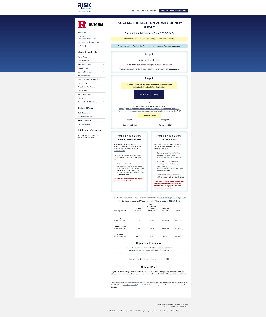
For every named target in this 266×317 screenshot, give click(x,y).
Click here (132, 259)
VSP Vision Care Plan (85, 117)
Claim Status (82, 83)
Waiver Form (82, 57)
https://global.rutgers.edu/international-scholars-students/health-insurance (149, 109)
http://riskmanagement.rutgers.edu (140, 283)
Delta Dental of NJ (84, 113)
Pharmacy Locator (84, 94)
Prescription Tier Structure (87, 87)
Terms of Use (175, 311)
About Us (135, 11)
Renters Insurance (84, 120)
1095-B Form (82, 91)
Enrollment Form (84, 61)
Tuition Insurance (84, 124)
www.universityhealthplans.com (125, 149)
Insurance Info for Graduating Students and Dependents (88, 136)
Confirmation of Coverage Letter (89, 79)
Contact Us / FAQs (149, 11)
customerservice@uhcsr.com (134, 173)
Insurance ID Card (84, 76)
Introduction (82, 32)
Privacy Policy (164, 311)
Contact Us (185, 311)
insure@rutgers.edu (130, 285)
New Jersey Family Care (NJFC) (88, 42)
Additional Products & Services (173, 11)
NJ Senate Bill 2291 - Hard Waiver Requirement (87, 37)
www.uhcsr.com (119, 151)
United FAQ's (82, 46)
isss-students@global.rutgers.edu (169, 157)
